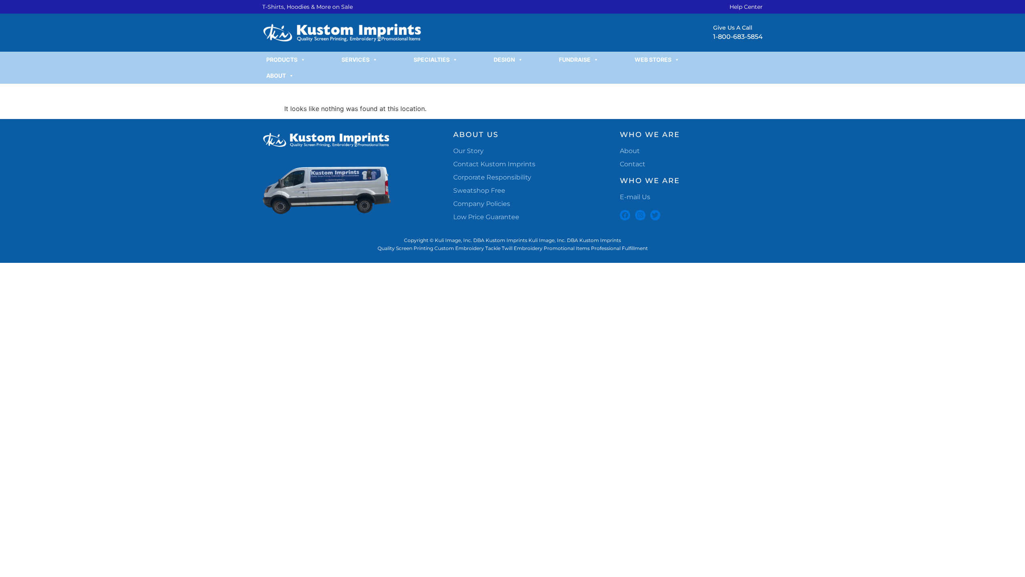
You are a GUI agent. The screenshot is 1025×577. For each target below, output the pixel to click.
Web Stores (653, 59)
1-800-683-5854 (738, 36)
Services (356, 59)
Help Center (746, 6)
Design (504, 59)
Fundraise (575, 59)
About (276, 75)
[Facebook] (625, 215)
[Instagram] (640, 215)
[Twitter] (655, 215)
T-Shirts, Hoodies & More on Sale (307, 6)
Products (281, 59)
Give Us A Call (732, 27)
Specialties (432, 59)
